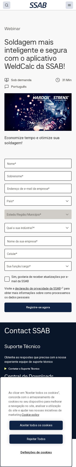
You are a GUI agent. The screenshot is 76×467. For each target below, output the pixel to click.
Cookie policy (30, 415)
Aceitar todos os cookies (36, 425)
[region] (36, 422)
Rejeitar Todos (36, 439)
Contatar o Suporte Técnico (23, 368)
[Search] (6, 5)
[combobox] (38, 201)
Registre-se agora (38, 307)
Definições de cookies (36, 452)
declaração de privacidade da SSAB (38, 288)
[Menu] (69, 5)
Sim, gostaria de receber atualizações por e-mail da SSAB (40, 279)
